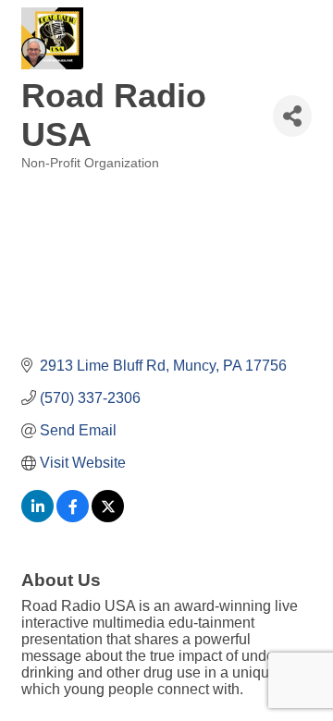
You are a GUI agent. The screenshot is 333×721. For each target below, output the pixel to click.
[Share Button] (292, 116)
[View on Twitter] (108, 517)
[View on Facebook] (72, 517)
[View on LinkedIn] (37, 517)
